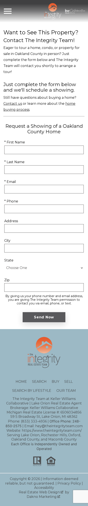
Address (11, 221)
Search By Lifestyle (31, 391)
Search (39, 382)
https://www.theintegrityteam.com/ (52, 431)
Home (21, 382)
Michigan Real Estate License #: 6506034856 (44, 412)
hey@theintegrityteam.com (59, 426)
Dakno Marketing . (44, 497)
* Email (10, 182)
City (7, 241)
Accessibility (44, 488)
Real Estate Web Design (40, 492)
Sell (68, 382)
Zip (7, 280)
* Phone (11, 201)
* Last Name (14, 162)
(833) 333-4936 (34, 421)
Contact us (12, 104)
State (8, 260)
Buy (55, 382)
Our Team (66, 391)
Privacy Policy (69, 483)
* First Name (14, 142)
